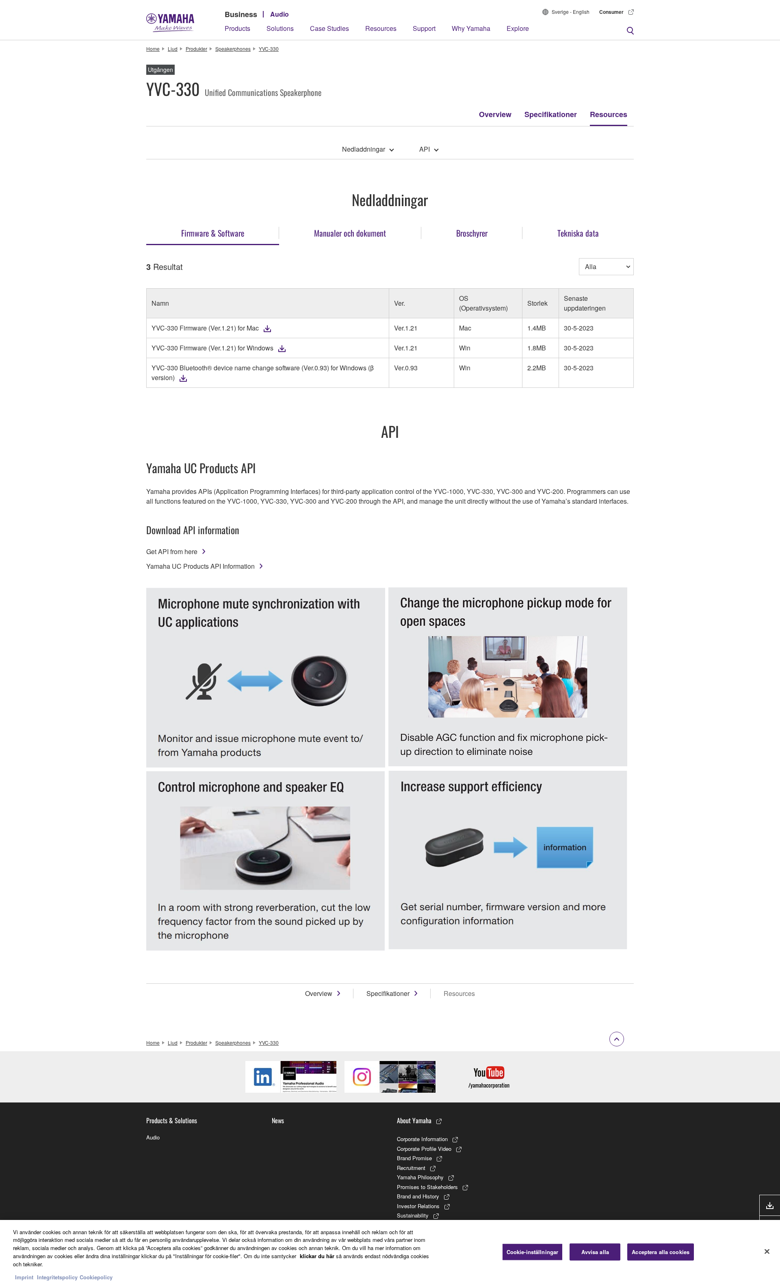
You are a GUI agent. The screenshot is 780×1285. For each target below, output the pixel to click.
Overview (495, 114)
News (278, 1120)
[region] (390, 1252)
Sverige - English (570, 11)
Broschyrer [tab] (472, 233)
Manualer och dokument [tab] (350, 233)
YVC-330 (269, 48)
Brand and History (418, 1196)
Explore (518, 28)
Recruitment (411, 1168)
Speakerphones (233, 48)
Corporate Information (422, 1139)
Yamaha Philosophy (420, 1177)
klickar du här (317, 1255)
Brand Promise (414, 1158)
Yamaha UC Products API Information (200, 566)
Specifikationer (550, 114)
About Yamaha (414, 1120)
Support (424, 28)
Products (237, 28)
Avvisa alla (595, 1252)
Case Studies (329, 28)
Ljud (173, 48)
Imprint (24, 1277)
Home (153, 48)
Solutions (280, 28)
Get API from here (171, 551)
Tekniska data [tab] (578, 233)
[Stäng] (767, 1251)
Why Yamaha (471, 28)
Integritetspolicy (57, 1277)
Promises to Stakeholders (427, 1187)
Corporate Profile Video (424, 1148)
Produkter (196, 48)
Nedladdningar (363, 149)
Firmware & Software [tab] (212, 233)
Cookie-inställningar (533, 1252)
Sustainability (413, 1215)
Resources (380, 28)
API (424, 149)
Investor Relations (418, 1206)
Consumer (611, 11)
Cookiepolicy (96, 1277)
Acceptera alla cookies (660, 1252)
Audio (279, 14)
